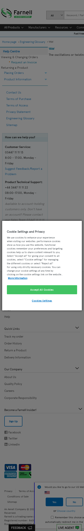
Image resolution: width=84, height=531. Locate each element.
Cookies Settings (42, 300)
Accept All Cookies (41, 289)
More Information (17, 278)
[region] (42, 265)
